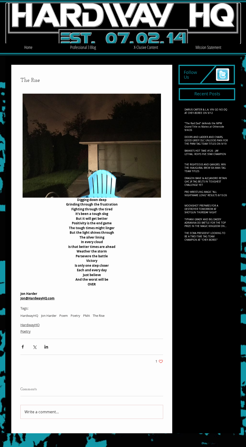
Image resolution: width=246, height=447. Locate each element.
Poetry (75, 315)
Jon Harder (48, 315)
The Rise (99, 315)
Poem (63, 315)
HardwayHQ (29, 315)
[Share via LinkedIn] (46, 346)
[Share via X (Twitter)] (34, 346)
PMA (86, 315)
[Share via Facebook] (22, 346)
